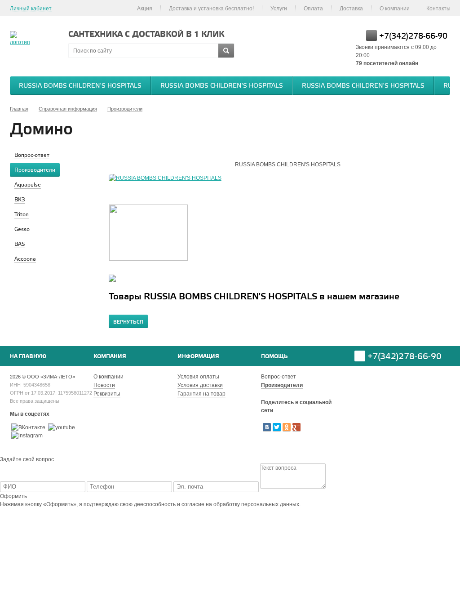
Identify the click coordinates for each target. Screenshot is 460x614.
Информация (198, 356)
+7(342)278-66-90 (413, 36)
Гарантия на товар (201, 394)
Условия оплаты (198, 377)
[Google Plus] (296, 427)
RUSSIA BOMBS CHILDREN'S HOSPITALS (80, 86)
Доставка (351, 8)
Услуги (278, 8)
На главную (28, 356)
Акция (144, 8)
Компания (109, 356)
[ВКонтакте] (267, 427)
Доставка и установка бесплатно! (211, 8)
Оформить (13, 496)
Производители (282, 385)
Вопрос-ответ (278, 377)
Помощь (274, 356)
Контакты (438, 8)
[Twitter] (277, 427)
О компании (395, 8)
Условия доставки (200, 385)
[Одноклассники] (287, 427)
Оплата (313, 8)
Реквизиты (106, 394)
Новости (104, 385)
